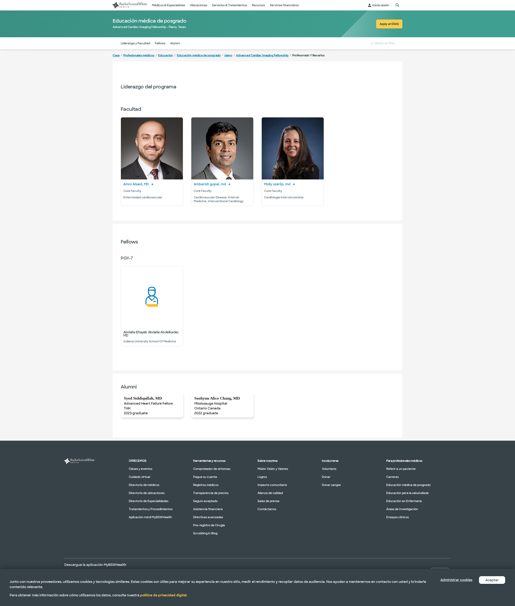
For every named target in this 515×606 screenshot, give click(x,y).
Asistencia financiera (208, 509)
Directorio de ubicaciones (147, 493)
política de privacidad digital (163, 595)
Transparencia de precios (211, 493)
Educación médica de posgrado (199, 55)
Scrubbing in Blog (205, 533)
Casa (116, 55)
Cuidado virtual (139, 477)
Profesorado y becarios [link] (308, 55)
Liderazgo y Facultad (135, 43)
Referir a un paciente (401, 469)
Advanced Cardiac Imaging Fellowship (262, 55)
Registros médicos (205, 485)
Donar (326, 477)
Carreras (392, 477)
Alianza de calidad (270, 493)
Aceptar (492, 580)
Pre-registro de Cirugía (209, 525)
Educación (165, 55)
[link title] (130, 5)
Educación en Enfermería (404, 501)
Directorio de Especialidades (148, 501)
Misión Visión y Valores (273, 469)
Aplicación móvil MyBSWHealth (150, 517)
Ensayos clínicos (397, 517)
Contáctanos (267, 509)
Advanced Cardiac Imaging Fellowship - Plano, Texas (149, 27)
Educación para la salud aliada (407, 493)
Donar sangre (331, 485)
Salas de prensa (268, 501)
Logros (262, 477)
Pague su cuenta (205, 477)
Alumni (175, 43)
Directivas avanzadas (208, 517)
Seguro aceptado (205, 501)
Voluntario (329, 469)
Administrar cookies (456, 580)
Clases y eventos (140, 469)
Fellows (160, 43)
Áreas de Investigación (402, 509)
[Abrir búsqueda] (397, 5)
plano (228, 55)
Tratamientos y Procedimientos (151, 509)
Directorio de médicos (144, 485)
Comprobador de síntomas (211, 469)
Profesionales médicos (138, 55)
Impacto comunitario (272, 485)
